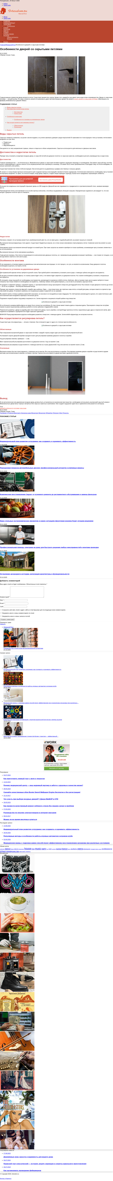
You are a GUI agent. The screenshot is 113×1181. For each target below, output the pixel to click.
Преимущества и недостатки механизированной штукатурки (23, 648)
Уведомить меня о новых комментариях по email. (18, 613)
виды (69, 849)
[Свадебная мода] (17, 1089)
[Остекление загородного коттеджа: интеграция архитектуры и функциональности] (17, 570)
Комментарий (5, 597)
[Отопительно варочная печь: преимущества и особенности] (17, 971)
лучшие (93, 849)
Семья (6, 32)
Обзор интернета (12, 37)
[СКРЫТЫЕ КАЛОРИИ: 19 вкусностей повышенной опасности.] (17, 932)
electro (16, 849)
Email (2, 603)
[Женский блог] (13, 14)
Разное (6, 35)
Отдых (6, 28)
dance (8, 849)
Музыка (9, 39)
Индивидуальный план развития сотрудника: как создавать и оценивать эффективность (38, 441)
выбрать (74, 849)
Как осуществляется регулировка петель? (20, 122)
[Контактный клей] (17, 952)
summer (54, 849)
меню (96, 849)
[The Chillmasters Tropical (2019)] (17, 1109)
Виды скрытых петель (14, 107)
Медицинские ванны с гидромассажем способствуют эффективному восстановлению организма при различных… (41, 703)
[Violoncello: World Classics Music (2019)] (17, 1050)
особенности (9, 408)
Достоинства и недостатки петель (18, 109)
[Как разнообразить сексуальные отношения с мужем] (17, 1149)
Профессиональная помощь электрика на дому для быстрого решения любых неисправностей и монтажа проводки (49, 547)
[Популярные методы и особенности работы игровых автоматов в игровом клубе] (13, 684)
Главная (2, 45)
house (27, 848)
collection (2, 849)
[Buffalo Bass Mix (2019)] (17, 892)
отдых (3, 851)
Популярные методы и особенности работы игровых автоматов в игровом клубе (30, 686)
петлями (16, 408)
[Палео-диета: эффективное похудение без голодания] (17, 1011)
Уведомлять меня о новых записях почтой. (16, 616)
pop (47, 849)
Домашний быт (9, 23)
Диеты (6, 31)
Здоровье (7, 24)
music (38, 848)
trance (65, 849)
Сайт (1, 606)
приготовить (22, 851)
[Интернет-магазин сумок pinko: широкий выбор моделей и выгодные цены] (17, 873)
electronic (21, 849)
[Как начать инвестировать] (17, 1030)
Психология (11, 26)
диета (80, 849)
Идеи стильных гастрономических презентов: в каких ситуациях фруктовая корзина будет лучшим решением (46, 521)
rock (50, 849)
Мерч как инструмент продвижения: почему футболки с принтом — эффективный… (31, 736)
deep (12, 849)
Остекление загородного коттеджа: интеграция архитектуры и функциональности (34, 574)
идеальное (86, 849)
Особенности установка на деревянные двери (29, 119)
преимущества (12, 851)
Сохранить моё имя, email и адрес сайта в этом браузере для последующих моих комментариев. (34, 610)
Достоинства (18, 112)
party (44, 849)
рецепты (28, 851)
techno (58, 849)
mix (33, 849)
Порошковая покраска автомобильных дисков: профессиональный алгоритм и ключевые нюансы (42, 468)
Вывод (9, 130)
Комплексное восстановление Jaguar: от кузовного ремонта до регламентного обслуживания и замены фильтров (48, 494)
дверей (2, 408)
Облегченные (18, 125)
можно (99, 849)
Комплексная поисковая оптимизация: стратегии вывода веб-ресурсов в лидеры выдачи (33, 719)
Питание (7, 29)
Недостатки (18, 113)
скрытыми (23, 408)
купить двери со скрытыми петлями (85, 99)
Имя (2, 600)
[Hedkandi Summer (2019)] (17, 1129)
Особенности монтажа (14, 116)
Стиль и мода (9, 34)
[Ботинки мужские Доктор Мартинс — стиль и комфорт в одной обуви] (17, 991)
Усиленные (17, 127)
